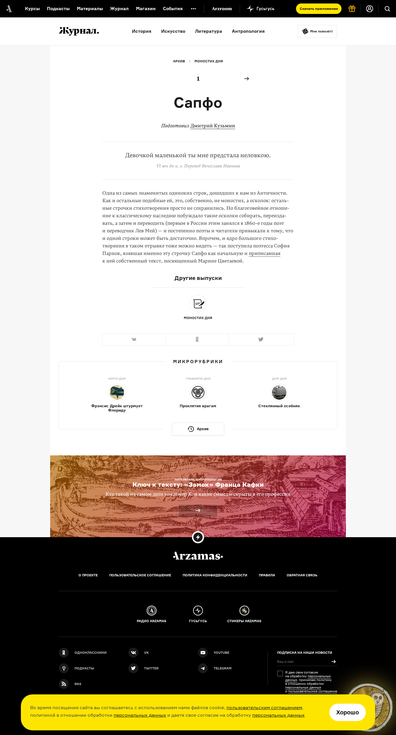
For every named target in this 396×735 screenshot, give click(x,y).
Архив (179, 61)
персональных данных (140, 715)
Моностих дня (209, 61)
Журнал (119, 8)
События (173, 8)
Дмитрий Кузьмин (212, 126)
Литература (208, 31)
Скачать (319, 8)
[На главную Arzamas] (8, 8)
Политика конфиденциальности (215, 575)
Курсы (32, 8)
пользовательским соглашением (264, 707)
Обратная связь (302, 575)
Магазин (146, 8)
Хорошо (347, 712)
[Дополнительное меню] (193, 9)
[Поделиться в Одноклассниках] (197, 339)
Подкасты (58, 8)
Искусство (173, 31)
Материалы (90, 8)
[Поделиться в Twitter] (261, 339)
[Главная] (198, 556)
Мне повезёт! (321, 31)
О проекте (88, 575)
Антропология (248, 31)
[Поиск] (387, 9)
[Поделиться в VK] (134, 339)
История (141, 31)
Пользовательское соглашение (140, 575)
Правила (267, 575)
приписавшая (264, 253)
